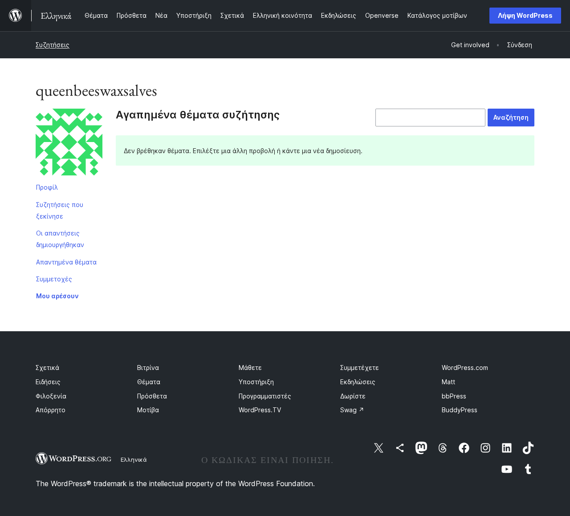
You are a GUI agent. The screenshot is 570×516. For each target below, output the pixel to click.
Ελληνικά (134, 459)
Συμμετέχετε (359, 367)
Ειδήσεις (48, 382)
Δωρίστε (353, 396)
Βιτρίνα (148, 367)
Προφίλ (47, 187)
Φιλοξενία (51, 396)
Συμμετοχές (54, 279)
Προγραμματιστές (265, 396)
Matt (448, 382)
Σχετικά (47, 367)
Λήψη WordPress (525, 15)
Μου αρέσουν (57, 296)
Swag (352, 410)
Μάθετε (250, 367)
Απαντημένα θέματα (66, 262)
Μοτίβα (148, 410)
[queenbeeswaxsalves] (69, 144)
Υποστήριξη (256, 382)
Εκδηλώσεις (357, 382)
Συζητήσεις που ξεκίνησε (59, 210)
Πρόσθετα (152, 396)
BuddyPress (459, 410)
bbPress (454, 396)
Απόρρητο (50, 410)
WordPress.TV (260, 410)
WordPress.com (465, 367)
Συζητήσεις (52, 45)
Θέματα (148, 382)
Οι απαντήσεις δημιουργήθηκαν (60, 238)
